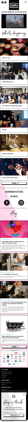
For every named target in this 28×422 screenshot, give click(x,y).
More (14, 183)
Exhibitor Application (6, 382)
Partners (3, 384)
